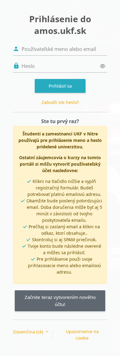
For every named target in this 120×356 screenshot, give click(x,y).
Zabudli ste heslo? (60, 102)
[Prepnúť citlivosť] (102, 66)
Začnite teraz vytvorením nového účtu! (60, 300)
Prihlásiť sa (60, 86)
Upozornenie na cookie (82, 335)
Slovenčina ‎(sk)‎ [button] (28, 332)
